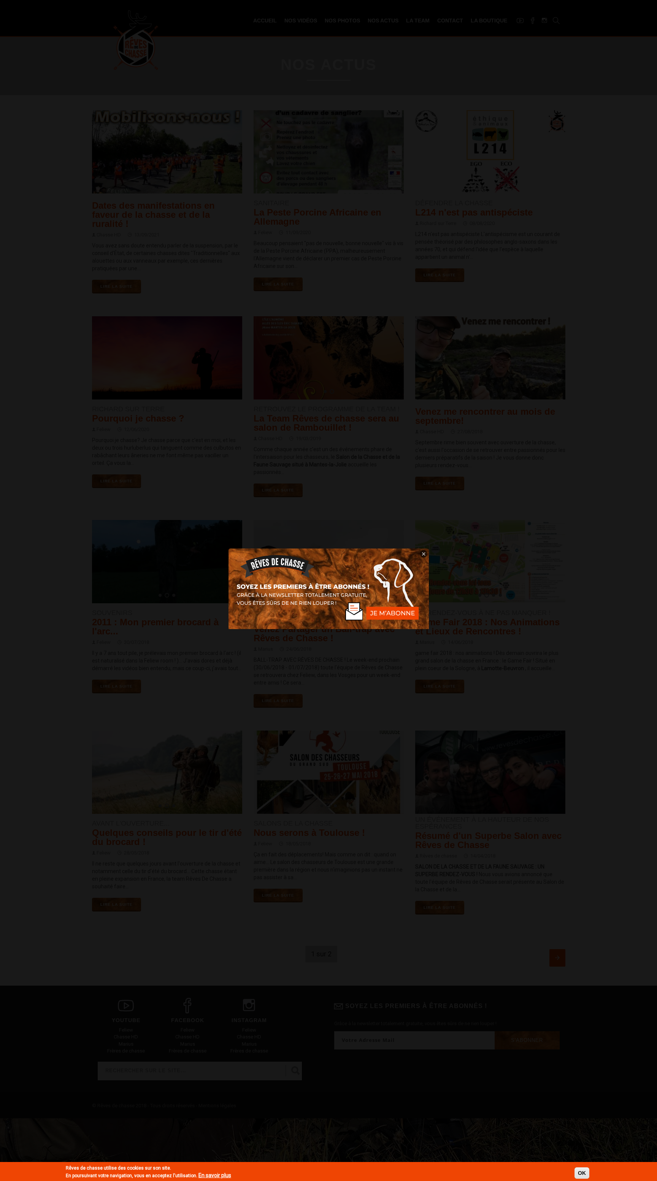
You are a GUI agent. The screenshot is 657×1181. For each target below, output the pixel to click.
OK (582, 1173)
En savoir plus (214, 1175)
